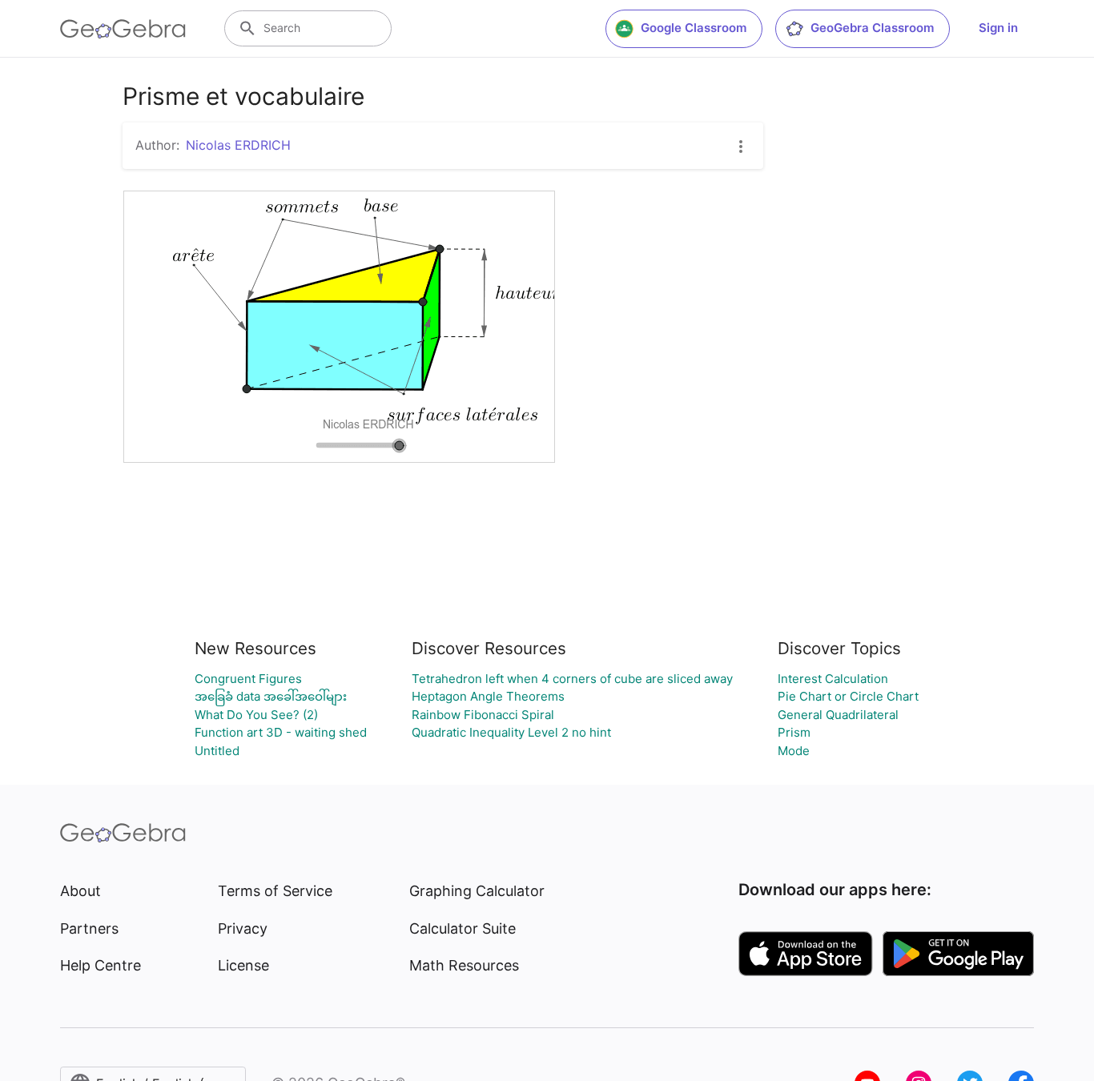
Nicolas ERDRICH (238, 145)
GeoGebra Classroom (872, 27)
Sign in (998, 27)
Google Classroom (693, 27)
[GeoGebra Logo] (123, 28)
